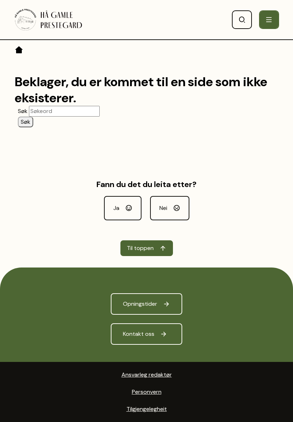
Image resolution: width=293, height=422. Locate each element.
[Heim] (19, 51)
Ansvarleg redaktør (146, 374)
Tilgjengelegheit (146, 409)
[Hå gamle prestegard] (48, 19)
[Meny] (269, 19)
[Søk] (242, 19)
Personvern (147, 392)
